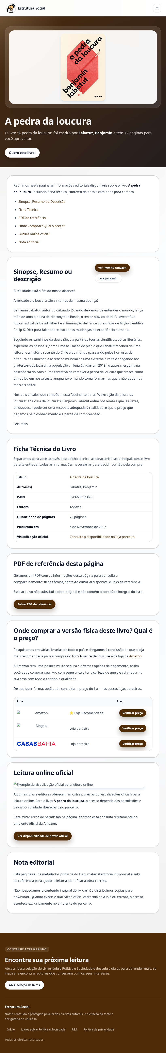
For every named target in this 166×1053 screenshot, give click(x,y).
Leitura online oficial (33, 234)
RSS (74, 1029)
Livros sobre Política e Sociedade (43, 1029)
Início (11, 1029)
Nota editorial (28, 242)
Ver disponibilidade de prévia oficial (43, 836)
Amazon (135, 656)
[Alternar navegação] (157, 8)
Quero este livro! (22, 152)
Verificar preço (132, 713)
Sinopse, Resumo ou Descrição (42, 201)
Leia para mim (108, 278)
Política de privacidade (98, 1029)
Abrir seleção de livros (24, 985)
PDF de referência (32, 218)
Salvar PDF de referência (34, 604)
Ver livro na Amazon (112, 267)
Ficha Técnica (28, 209)
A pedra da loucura (84, 477)
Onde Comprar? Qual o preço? (41, 226)
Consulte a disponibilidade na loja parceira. (102, 537)
